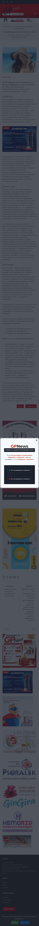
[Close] (36, 440)
